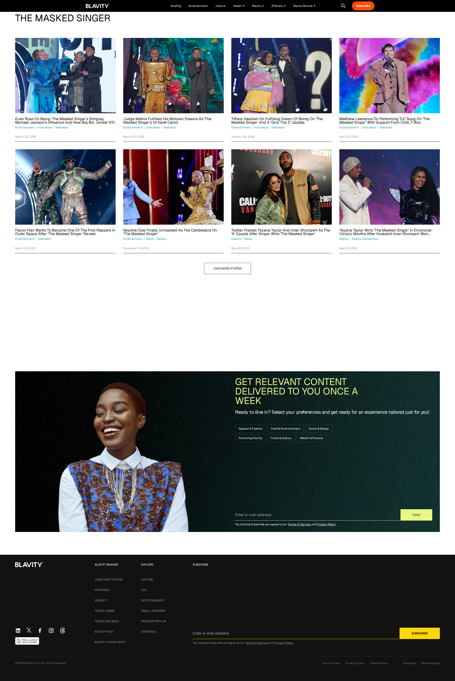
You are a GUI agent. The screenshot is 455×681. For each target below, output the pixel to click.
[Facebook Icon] (40, 630)
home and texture (109, 579)
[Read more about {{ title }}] (65, 75)
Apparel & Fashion (251, 429)
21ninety (101, 600)
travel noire (104, 611)
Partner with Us (153, 621)
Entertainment (152, 600)
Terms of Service (299, 524)
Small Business (153, 611)
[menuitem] (238, 6)
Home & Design (319, 429)
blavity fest (104, 632)
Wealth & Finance (311, 438)
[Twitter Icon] (29, 630)
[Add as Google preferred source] (27, 641)
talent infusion (107, 621)
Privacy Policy (326, 524)
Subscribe (363, 6)
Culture (147, 579)
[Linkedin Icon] (18, 630)
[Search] (343, 6)
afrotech (102, 590)
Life (143, 590)
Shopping (148, 632)
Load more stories (227, 268)
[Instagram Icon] (51, 630)
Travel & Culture (281, 438)
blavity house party (110, 642)
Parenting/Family (250, 438)
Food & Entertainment (285, 429)
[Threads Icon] (62, 630)
